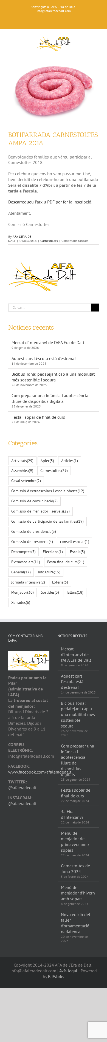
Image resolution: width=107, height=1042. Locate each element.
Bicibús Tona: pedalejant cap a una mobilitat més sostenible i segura (53, 377)
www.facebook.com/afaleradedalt (39, 772)
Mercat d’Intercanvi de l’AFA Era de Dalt (48, 342)
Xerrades (20, 602)
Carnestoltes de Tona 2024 (75, 868)
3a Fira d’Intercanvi (72, 814)
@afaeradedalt (22, 787)
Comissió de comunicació (34, 500)
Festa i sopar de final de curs (38, 417)
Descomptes (23, 551)
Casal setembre (26, 480)
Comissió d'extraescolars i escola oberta (47, 490)
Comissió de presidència (33, 531)
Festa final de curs (65, 561)
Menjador (22, 592)
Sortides (50, 592)
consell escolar (74, 541)
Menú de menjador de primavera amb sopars (75, 841)
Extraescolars (25, 561)
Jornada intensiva (28, 582)
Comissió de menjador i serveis (40, 511)
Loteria (60, 582)
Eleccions (53, 551)
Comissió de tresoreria (32, 541)
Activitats (22, 460)
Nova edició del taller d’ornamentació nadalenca (75, 923)
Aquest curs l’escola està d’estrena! (44, 358)
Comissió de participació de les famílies (47, 521)
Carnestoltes (49, 241)
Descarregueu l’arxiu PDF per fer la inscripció (49, 202)
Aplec (47, 460)
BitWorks (56, 976)
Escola (77, 551)
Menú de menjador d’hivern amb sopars (78, 893)
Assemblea (22, 470)
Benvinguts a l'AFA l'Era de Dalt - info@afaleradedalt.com (54, 9)
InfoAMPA (49, 571)
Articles (69, 460)
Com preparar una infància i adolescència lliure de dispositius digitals (50, 398)
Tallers (74, 592)
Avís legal (68, 970)
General (21, 571)
